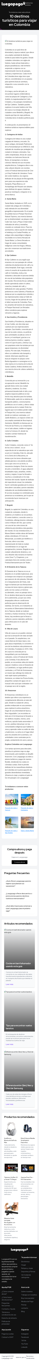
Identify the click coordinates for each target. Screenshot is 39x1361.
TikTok (23, 1340)
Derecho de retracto (9, 1318)
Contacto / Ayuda (8, 1309)
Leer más (9, 984)
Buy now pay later (27, 1298)
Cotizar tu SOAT (8, 1337)
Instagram (25, 1334)
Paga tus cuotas (8, 1334)
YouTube (24, 1344)
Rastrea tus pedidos (29, 4)
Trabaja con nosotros (29, 1295)
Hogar (23, 1265)
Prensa (23, 1305)
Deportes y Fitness (28, 1271)
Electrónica (25, 1261)
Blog (23, 1311)
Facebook (25, 1337)
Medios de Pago (27, 1301)
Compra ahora (19, 862)
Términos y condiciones (30, 1357)
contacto (24, 1308)
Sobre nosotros (26, 1291)
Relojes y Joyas (27, 1268)
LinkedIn (24, 1347)
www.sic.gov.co (21, 1357)
